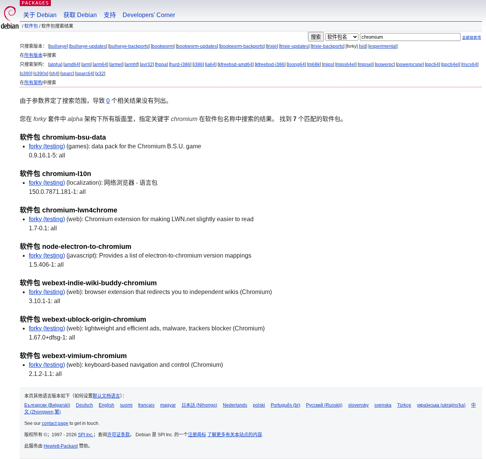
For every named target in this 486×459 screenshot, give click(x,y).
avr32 (147, 64)
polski (259, 405)
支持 (110, 15)
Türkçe (404, 405)
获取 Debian (80, 15)
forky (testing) (47, 146)
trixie (272, 46)
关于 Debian (40, 15)
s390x (41, 73)
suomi (126, 405)
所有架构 (33, 82)
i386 (198, 64)
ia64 (210, 64)
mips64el (345, 64)
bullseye (58, 46)
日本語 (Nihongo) (199, 405)
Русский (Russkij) (324, 405)
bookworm (163, 46)
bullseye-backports (128, 46)
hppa (161, 64)
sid (363, 46)
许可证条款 (118, 434)
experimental (382, 46)
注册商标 (197, 434)
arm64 (100, 64)
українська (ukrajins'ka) (441, 405)
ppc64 (432, 64)
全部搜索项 (471, 37)
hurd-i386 (180, 64)
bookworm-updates (197, 46)
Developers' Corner (149, 15)
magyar (168, 405)
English (106, 405)
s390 (26, 73)
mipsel (365, 64)
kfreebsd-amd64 (235, 64)
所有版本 (33, 55)
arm (86, 64)
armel (116, 64)
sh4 (54, 73)
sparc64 (84, 73)
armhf (131, 64)
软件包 (31, 26)
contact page (55, 423)
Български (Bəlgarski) (47, 405)
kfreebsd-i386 (270, 64)
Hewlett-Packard (61, 446)
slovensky (358, 405)
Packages (35, 3)
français (146, 405)
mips (328, 64)
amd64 (72, 64)
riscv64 (469, 64)
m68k (314, 64)
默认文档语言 (106, 396)
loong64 (296, 64)
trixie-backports (327, 46)
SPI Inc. (85, 434)
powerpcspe (410, 64)
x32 (100, 73)
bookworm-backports (242, 46)
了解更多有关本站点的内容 (234, 434)
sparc (67, 73)
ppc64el (450, 64)
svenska (382, 405)
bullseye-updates (88, 46)
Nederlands (235, 405)
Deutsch (84, 405)
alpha (55, 64)
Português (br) (285, 405)
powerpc (385, 64)
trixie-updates (294, 46)
